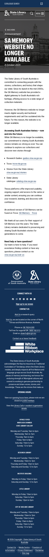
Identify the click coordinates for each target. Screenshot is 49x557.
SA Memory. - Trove (28, 213)
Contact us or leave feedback (24, 338)
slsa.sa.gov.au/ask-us (14, 254)
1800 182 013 (34, 330)
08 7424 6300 (28, 327)
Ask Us (17, 314)
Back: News (11, 30)
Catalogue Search (11, 3)
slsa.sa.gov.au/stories (17, 172)
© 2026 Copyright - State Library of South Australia (24, 541)
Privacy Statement (25, 550)
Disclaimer (39, 550)
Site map (25, 553)
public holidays (28, 400)
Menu (38, 13)
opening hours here (20, 397)
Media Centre (24, 547)
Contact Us (11, 547)
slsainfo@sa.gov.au (28, 333)
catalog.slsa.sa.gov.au (26, 181)
